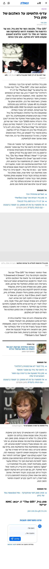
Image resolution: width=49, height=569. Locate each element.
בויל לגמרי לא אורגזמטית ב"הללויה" (29, 366)
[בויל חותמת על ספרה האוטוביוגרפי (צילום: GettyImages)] (24, 407)
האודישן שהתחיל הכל (35, 194)
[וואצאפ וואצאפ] (9, 3)
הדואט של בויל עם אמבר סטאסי (30, 370)
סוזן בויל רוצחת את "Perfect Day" (29, 198)
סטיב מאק (30, 511)
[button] (39, 3)
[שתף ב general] (4, 3)
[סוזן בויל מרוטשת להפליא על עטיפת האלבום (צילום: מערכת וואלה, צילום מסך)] (24, 240)
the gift (38, 511)
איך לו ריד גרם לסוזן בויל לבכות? (30, 201)
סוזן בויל (44, 511)
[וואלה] (24, 3)
